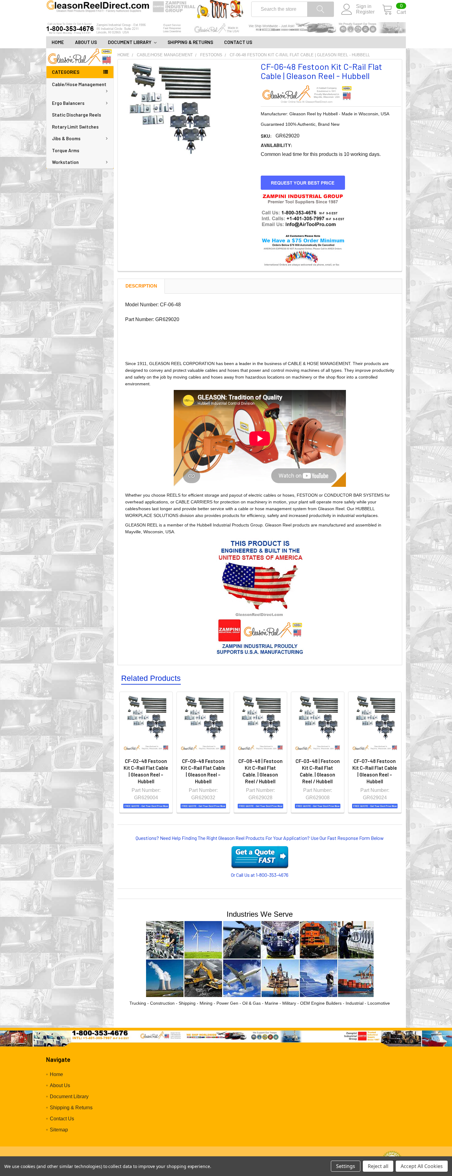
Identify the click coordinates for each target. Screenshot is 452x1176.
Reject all (378, 1166)
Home (58, 42)
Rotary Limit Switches (75, 126)
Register (365, 11)
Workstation (65, 162)
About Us (86, 42)
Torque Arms (65, 150)
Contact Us (238, 42)
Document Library (130, 42)
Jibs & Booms (66, 138)
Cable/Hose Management (79, 84)
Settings (345, 1166)
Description (141, 285)
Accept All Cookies (422, 1166)
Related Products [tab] (151, 678)
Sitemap (59, 1129)
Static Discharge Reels (76, 114)
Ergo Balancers (68, 103)
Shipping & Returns (190, 42)
